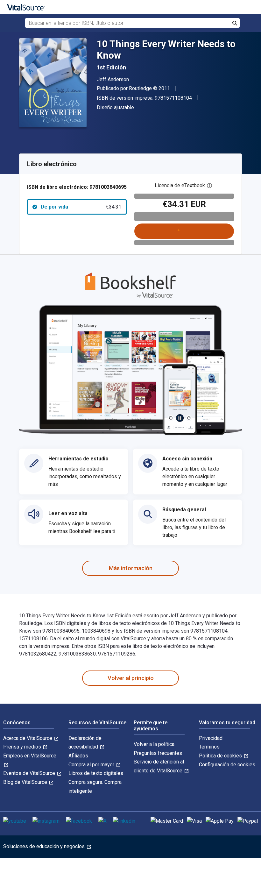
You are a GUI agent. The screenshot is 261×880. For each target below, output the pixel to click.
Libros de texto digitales (95, 773)
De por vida (81, 207)
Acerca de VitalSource (28, 738)
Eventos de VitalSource (29, 773)
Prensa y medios (22, 747)
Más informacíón (130, 568)
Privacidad (210, 738)
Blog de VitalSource (25, 782)
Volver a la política (154, 744)
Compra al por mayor (92, 765)
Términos (209, 747)
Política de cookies (221, 756)
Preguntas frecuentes (158, 753)
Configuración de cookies (227, 765)
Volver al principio (131, 678)
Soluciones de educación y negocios (44, 846)
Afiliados (78, 756)
